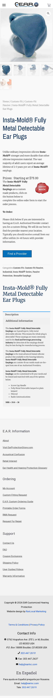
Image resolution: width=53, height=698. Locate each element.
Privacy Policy (37, 624)
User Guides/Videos (13, 569)
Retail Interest (10, 461)
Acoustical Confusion (14, 454)
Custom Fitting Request (15, 495)
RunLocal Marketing (36, 611)
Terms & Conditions (18, 624)
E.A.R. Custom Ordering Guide (18, 501)
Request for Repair (12, 521)
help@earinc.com (28, 664)
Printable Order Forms (14, 508)
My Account (9, 488)
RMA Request (9, 514)
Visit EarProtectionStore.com (18, 447)
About (6, 440)
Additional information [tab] (19, 320)
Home (6, 101)
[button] (4, 5)
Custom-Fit (17, 101)
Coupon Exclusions (12, 556)
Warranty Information (14, 576)
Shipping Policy (10, 562)
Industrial (7, 272)
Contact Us (8, 543)
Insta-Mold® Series (22, 272)
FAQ (5, 549)
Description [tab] (12, 314)
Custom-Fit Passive (34, 268)
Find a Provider (17, 253)
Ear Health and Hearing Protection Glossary (25, 468)
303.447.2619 (27, 653)
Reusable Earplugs (22, 275)
